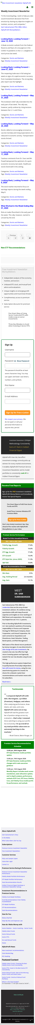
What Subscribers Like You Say (11, 841)
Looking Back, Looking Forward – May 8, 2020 (17, 181)
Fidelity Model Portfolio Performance (13, 876)
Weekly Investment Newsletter (16, 61)
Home (11, 1009)
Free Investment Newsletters (11, 851)
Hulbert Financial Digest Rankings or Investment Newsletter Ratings (13, 886)
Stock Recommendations (9, 910)
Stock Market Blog (7, 953)
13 (22, 238)
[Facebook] (15, 1014)
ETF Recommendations (9, 907)
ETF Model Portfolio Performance (12, 879)
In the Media (6, 838)
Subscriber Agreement (17, 1011)
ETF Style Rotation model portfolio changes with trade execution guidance (19, 763)
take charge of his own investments (14, 649)
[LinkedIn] (19, 1014)
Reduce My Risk (7, 918)
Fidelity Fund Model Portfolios (11, 897)
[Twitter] (17, 1014)
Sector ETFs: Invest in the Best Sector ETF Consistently (15, 969)
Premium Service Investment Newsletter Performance (14, 872)
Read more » (6, 682)
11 (8, 238)
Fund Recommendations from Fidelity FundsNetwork (13, 900)
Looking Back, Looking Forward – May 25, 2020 (17, 125)
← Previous (12, 235)
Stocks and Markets (17, 58)
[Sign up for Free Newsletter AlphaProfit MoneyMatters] (17, 520)
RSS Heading (6, 956)
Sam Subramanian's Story (10, 835)
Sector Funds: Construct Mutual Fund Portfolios (13, 978)
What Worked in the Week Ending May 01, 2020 (17, 207)
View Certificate (18, 995)
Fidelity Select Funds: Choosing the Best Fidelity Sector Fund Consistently (14, 964)
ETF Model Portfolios (8, 904)
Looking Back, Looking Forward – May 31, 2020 (17, 96)
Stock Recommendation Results (12, 882)
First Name (9, 385)
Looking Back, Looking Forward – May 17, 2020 (17, 153)
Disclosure (22, 1009)
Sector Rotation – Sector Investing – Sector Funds (17, 928)
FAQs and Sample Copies (10, 858)
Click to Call (13, 1008)
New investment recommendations (13, 950)
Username (9, 349)
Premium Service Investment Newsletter (14, 848)
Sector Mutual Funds (8, 934)
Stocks (4, 943)
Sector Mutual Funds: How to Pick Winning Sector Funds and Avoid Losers (15, 973)
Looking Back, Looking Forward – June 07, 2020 (15, 68)
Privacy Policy (16, 1009)
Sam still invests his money (11, 668)
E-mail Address (11, 396)
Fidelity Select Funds (8, 931)
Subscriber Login (7, 861)
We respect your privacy (13, 419)
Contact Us (5, 864)
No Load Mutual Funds (9, 940)
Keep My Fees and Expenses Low (12, 921)
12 (15, 238)
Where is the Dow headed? (10, 982)
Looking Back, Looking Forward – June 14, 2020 (15, 40)
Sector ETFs (5, 937)
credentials (6, 607)
